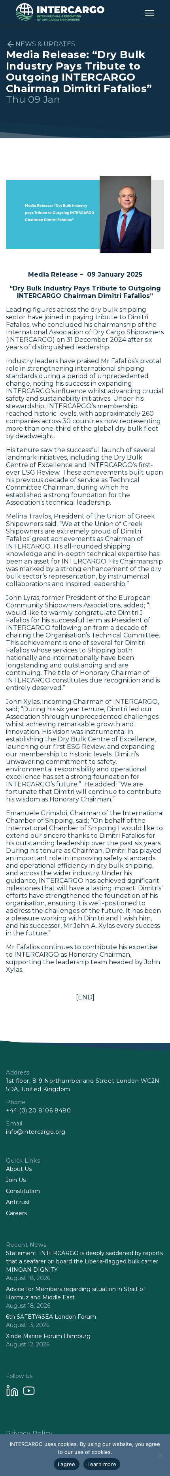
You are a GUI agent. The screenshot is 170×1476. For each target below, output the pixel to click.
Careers (16, 1213)
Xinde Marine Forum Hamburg (48, 1336)
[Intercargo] (60, 19)
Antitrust (18, 1202)
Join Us (16, 1180)
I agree (67, 1464)
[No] (160, 1455)
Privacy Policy (29, 1433)
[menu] (149, 13)
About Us (19, 1169)
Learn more (102, 1464)
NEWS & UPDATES (45, 44)
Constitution (23, 1191)
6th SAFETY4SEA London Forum (51, 1316)
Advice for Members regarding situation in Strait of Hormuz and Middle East (75, 1293)
